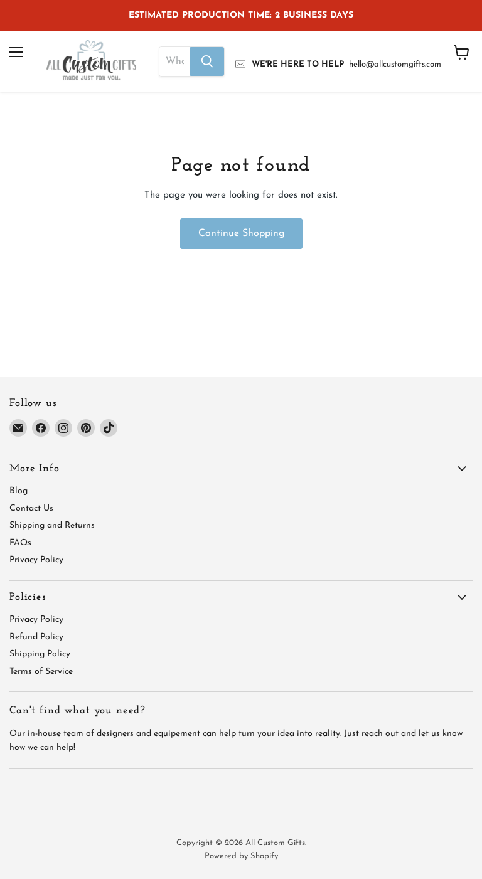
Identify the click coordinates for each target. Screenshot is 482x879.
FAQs (20, 543)
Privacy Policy (36, 560)
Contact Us (31, 508)
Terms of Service (41, 671)
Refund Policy (36, 637)
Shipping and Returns (52, 525)
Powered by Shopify (241, 856)
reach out (380, 733)
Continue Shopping (241, 233)
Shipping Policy (39, 654)
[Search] (207, 61)
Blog (18, 491)
